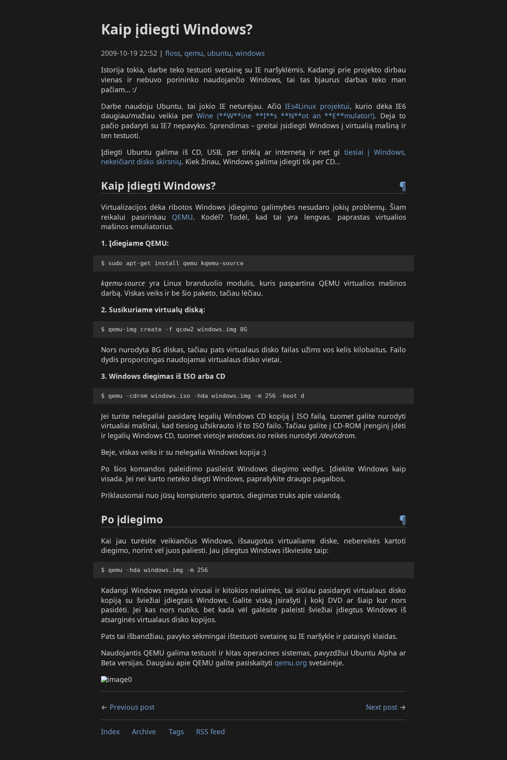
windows (250, 53)
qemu (193, 53)
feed (210, 731)
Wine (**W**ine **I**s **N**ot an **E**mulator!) (285, 115)
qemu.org (290, 662)
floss (172, 53)
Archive (144, 731)
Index (110, 731)
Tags (176, 731)
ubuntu (219, 53)
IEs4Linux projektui (317, 106)
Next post (381, 707)
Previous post (132, 707)
